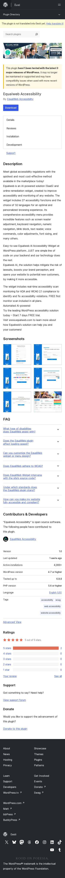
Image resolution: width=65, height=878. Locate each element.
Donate (40, 787)
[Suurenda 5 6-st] (27, 395)
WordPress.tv (12, 792)
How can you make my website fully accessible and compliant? (21, 501)
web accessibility (52, 606)
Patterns (39, 765)
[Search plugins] (36, 34)
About (6, 748)
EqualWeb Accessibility (20, 99)
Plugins (38, 759)
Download (10, 107)
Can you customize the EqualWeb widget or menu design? (22, 454)
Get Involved (41, 775)
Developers (9, 787)
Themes (38, 754)
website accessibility (51, 613)
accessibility (47, 600)
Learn (6, 775)
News (6, 754)
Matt (7, 808)
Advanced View (12, 622)
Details (10, 119)
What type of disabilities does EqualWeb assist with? (19, 430)
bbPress (9, 814)
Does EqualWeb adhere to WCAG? (23, 466)
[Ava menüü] (60, 5)
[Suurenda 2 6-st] (57, 348)
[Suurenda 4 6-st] (57, 371)
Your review (10, 676)
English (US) (55, 592)
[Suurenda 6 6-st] (57, 395)
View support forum (14, 700)
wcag (58, 600)
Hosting (7, 759)
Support (10, 153)
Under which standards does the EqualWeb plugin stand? (20, 489)
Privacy (7, 765)
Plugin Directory (11, 14)
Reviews (11, 128)
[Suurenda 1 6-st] (27, 348)
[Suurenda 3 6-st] (27, 371)
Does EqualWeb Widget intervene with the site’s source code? (22, 477)
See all (58, 676)
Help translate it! (54, 23)
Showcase (40, 748)
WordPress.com (14, 803)
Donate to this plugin (15, 728)
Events (38, 781)
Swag (39, 792)
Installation (12, 136)
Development (14, 144)
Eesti (13, 834)
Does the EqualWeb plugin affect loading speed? (18, 442)
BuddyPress (11, 819)
